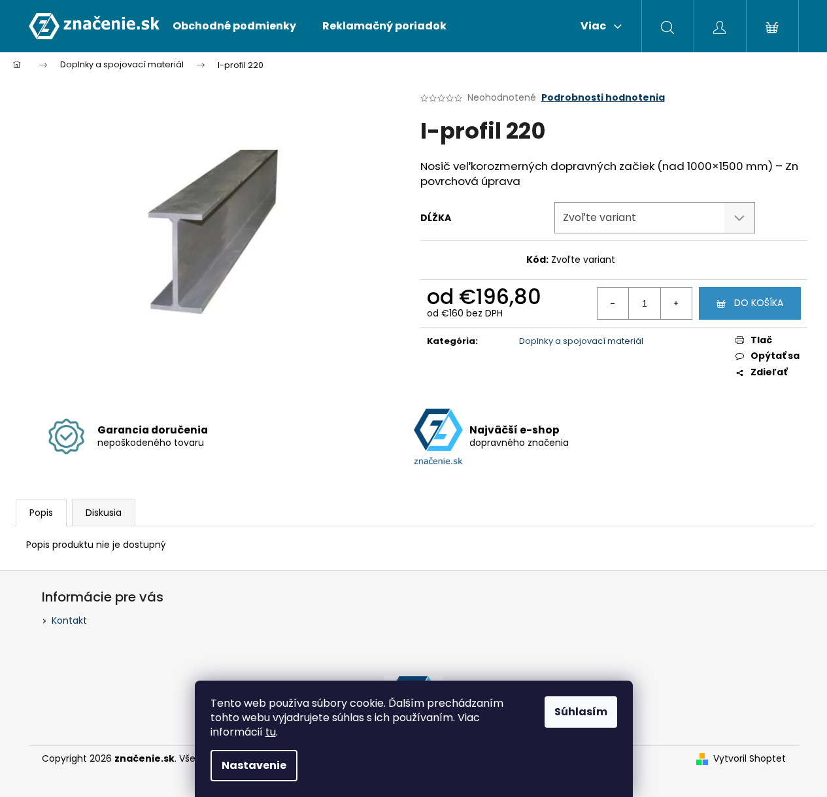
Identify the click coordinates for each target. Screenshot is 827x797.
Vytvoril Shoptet (749, 759)
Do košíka (758, 302)
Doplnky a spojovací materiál (581, 341)
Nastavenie (254, 765)
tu (270, 731)
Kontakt (69, 620)
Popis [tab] (41, 512)
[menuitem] (234, 26)
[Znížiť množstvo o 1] (613, 303)
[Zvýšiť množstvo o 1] (676, 303)
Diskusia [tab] (104, 512)
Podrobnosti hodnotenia (603, 98)
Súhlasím (580, 711)
